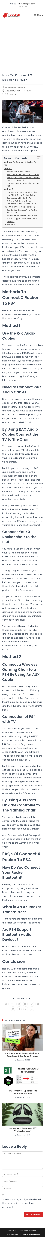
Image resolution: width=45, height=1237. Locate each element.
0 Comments (11, 94)
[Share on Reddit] (13, 1008)
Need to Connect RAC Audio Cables (23, 174)
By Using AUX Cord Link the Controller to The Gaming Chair (21, 202)
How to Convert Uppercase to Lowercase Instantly (22, 1092)
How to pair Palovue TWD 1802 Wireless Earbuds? (22, 1129)
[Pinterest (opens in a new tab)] (22, 6)
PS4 (21, 235)
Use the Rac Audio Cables (18, 171)
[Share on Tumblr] (19, 1008)
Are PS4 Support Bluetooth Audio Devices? (22, 220)
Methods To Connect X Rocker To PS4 (20, 164)
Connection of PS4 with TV (19, 198)
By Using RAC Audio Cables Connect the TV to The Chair (23, 178)
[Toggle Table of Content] (37, 158)
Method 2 (8, 189)
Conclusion (9, 224)
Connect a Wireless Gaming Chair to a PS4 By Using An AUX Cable (22, 193)
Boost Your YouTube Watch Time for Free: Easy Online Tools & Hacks (22, 1054)
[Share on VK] (38, 1004)
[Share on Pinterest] (18, 1004)
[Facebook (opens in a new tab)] (19, 6)
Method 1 (8, 168)
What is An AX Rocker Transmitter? (22, 215)
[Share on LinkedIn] (25, 1004)
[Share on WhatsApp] (32, 1008)
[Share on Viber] (31, 1004)
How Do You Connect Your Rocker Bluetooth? (22, 211)
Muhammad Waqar (14, 87)
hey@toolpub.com (27, 4)
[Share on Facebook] (12, 1004)
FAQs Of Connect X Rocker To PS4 (20, 206)
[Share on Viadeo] (25, 1008)
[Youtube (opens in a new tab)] (25, 6)
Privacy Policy (13, 1230)
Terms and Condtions (28, 1230)
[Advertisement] (22, 43)
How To (29, 91)
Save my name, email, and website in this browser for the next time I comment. (22, 1203)
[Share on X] (6, 1004)
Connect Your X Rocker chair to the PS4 (23, 184)
